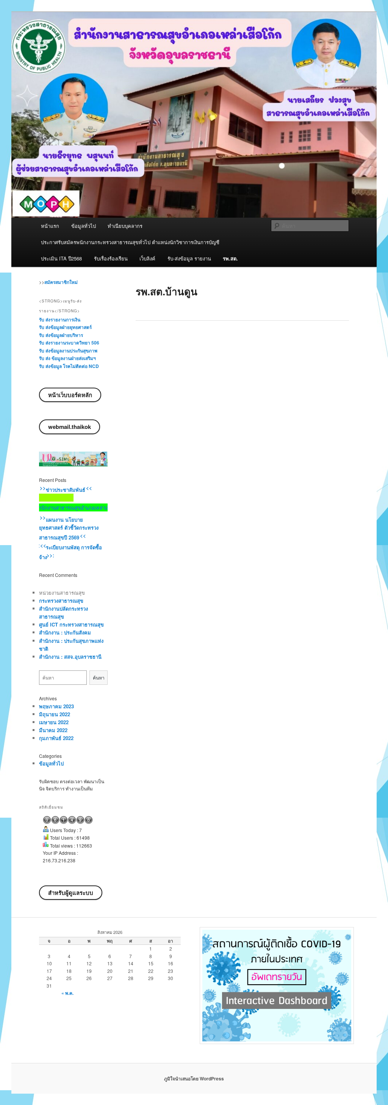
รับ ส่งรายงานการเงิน (59, 319)
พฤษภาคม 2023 (56, 706)
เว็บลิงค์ (147, 258)
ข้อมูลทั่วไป (83, 225)
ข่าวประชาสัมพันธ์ (66, 489)
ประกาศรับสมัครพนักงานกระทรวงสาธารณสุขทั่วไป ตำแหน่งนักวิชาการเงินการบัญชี (130, 242)
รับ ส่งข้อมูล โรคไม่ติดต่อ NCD (69, 366)
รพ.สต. (230, 258)
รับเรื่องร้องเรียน (111, 258)
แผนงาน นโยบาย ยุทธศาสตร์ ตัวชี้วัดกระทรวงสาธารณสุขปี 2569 (69, 528)
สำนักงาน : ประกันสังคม (65, 632)
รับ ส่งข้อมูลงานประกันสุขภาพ (68, 350)
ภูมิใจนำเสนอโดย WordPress (194, 1078)
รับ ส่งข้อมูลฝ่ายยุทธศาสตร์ (65, 327)
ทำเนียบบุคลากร (125, 225)
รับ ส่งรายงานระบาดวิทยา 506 (69, 342)
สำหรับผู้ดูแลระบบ (70, 892)
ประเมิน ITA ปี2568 (61, 258)
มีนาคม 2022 (53, 730)
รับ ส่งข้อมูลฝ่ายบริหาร (61, 335)
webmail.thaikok (69, 426)
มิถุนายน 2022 (54, 714)
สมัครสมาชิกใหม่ (61, 282)
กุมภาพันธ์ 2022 (56, 738)
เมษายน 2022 (54, 722)
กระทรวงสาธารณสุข (61, 600)
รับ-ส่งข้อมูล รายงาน (189, 258)
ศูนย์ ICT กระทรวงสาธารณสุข (71, 624)
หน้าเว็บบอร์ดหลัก (70, 395)
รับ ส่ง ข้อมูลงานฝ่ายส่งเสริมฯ (67, 358)
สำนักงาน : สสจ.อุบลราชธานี (70, 656)
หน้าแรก (50, 225)
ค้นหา (99, 677)
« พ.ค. (67, 993)
